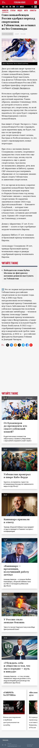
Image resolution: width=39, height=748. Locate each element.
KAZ (3, 7)
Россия (23, 34)
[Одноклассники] (15, 345)
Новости (5, 11)
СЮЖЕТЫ (33, 11)
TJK (10, 7)
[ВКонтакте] (11, 345)
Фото (26, 11)
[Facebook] (27, 345)
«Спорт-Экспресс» (21, 88)
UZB (17, 7)
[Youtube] (30, 345)
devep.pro (29, 745)
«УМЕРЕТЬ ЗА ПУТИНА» (9, 693)
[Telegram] (23, 345)
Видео (20, 11)
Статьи (12, 11)
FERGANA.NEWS (19, 2)
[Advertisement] (19, 371)
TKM (13, 7)
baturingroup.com (12, 746)
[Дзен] (19, 345)
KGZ (7, 7)
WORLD (22, 7)
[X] (7, 345)
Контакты (5, 740)
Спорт (17, 34)
